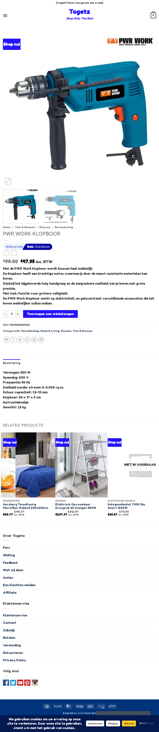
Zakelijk (9, 630)
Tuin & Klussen (25, 227)
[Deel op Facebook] (13, 339)
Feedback (10, 563)
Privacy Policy (14, 660)
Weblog (9, 555)
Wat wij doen (13, 570)
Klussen (44, 227)
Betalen (9, 638)
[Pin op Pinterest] (34, 339)
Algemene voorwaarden (79, 713)
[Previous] (10, 109)
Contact (9, 623)
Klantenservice (15, 615)
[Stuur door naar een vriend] (27, 339)
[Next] (148, 109)
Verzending (12, 645)
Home (7, 227)
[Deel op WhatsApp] (6, 339)
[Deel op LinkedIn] (41, 339)
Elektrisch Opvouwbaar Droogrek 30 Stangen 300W (75, 506)
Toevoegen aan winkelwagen (50, 314)
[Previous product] (14, 253)
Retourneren (13, 653)
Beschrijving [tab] (11, 363)
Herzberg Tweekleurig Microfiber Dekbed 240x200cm (25, 506)
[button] (5, 15)
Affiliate (9, 593)
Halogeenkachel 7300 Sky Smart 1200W (126, 506)
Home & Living (50, 330)
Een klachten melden (19, 585)
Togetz (79, 12)
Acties (8, 578)
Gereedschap (63, 227)
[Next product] (6, 253)
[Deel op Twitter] (20, 339)
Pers (6, 547)
